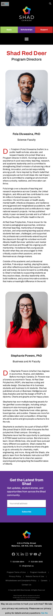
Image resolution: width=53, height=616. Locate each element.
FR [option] (7, 4)
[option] (6, 4)
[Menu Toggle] (26, 39)
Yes (43, 613)
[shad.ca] (27, 535)
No (46, 613)
